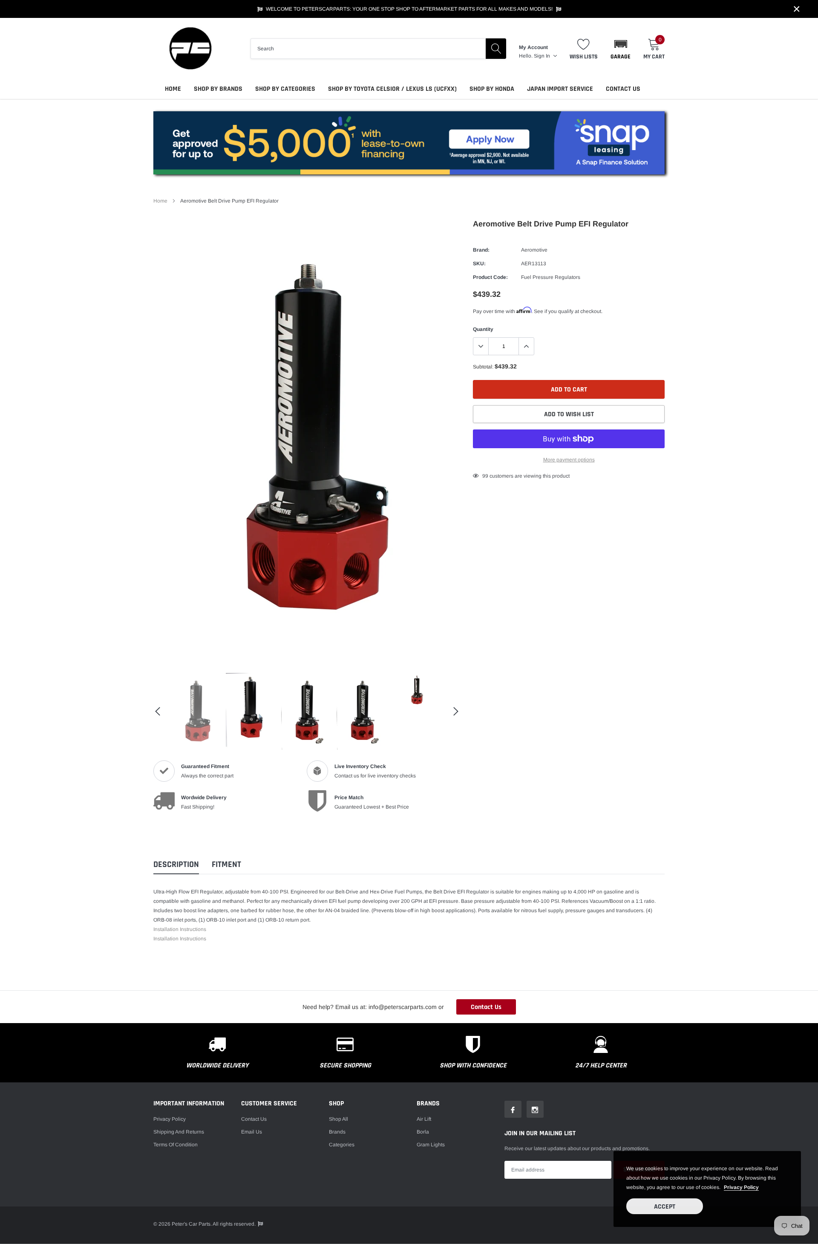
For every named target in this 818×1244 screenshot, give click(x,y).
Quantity (483, 329)
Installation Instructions (179, 929)
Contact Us (623, 88)
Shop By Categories (285, 88)
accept (664, 1206)
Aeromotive (534, 250)
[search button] (496, 48)
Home (173, 88)
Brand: (481, 250)
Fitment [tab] (226, 864)
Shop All (338, 1119)
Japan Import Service (560, 88)
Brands (337, 1132)
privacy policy (741, 1187)
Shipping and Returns (178, 1132)
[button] (621, 49)
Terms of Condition (175, 1145)
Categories (341, 1145)
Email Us (251, 1132)
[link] (196, 711)
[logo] (189, 48)
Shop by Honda (491, 88)
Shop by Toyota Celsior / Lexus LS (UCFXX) (392, 88)
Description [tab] (176, 864)
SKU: (479, 264)
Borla (423, 1132)
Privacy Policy (169, 1119)
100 (486, 476)
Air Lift (424, 1119)
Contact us (254, 1119)
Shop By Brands (218, 88)
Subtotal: (483, 367)
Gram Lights (431, 1145)
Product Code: (490, 277)
